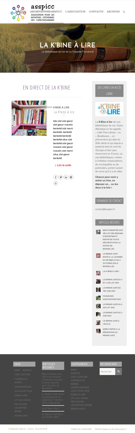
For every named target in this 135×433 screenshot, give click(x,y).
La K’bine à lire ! (64, 114)
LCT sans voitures (22, 399)
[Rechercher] (124, 11)
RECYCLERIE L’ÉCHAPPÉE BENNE (20, 408)
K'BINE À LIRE (20, 395)
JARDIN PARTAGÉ (22, 386)
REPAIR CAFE (20, 415)
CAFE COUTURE (22, 374)
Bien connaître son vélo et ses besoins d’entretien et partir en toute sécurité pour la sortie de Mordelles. (52, 381)
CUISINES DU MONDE (20, 380)
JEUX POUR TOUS (23, 391)
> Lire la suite (63, 165)
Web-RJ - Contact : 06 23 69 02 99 (33, 428)
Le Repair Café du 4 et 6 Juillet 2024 (52, 415)
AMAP (17, 370)
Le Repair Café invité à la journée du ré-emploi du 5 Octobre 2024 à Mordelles (53, 398)
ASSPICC (27, 370)
